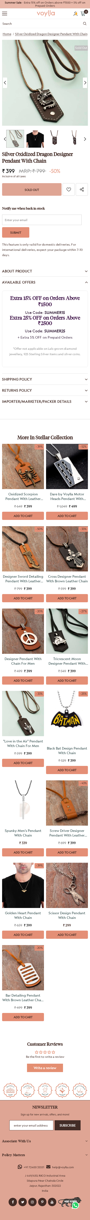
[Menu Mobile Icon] (4, 13)
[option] (45, 4)
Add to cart (23, 516)
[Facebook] (13, 1202)
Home (7, 34)
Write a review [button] (45, 1068)
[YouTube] (52, 1202)
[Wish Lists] (69, 189)
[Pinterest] (42, 1202)
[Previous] (5, 83)
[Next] (85, 83)
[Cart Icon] (82, 13)
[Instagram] (32, 1202)
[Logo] (46, 13)
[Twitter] (22, 1202)
